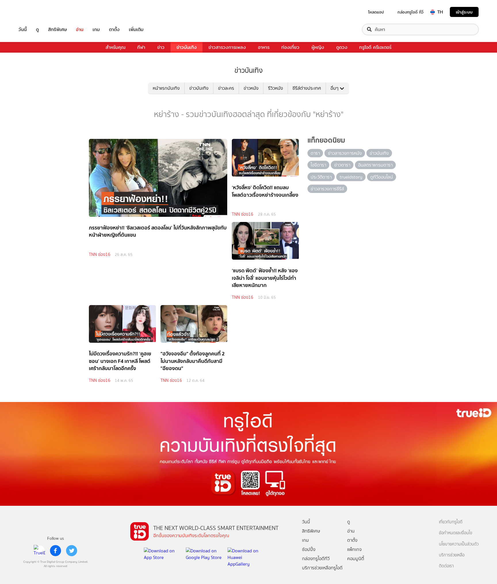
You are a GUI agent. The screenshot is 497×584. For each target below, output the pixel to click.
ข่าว (161, 47)
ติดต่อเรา (446, 566)
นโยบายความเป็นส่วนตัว (459, 544)
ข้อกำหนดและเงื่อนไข (455, 533)
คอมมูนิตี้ (355, 558)
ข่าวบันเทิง (187, 47)
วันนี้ (22, 29)
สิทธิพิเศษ (57, 29)
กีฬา (141, 47)
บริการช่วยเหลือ (451, 555)
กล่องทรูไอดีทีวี (316, 558)
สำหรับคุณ (115, 47)
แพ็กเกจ (354, 549)
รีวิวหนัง (275, 88)
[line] (39, 550)
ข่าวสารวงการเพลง (227, 47)
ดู (37, 29)
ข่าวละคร (226, 88)
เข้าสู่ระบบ (464, 12)
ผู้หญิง (317, 47)
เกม (96, 29)
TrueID (35, 12)
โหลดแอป (376, 12)
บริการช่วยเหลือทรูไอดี (322, 567)
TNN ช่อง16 (99, 254)
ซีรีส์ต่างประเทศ (307, 88)
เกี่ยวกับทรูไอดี (450, 522)
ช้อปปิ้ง (309, 549)
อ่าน (79, 29)
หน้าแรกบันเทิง (166, 88)
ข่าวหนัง (251, 88)
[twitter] (71, 550)
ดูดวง (341, 47)
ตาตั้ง (114, 29)
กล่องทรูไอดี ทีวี (410, 12)
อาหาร (263, 47)
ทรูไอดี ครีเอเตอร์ (375, 47)
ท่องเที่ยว (290, 47)
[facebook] (55, 550)
